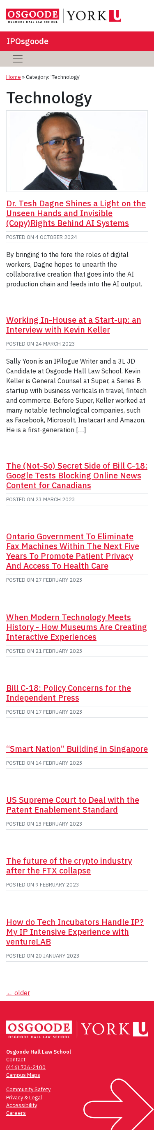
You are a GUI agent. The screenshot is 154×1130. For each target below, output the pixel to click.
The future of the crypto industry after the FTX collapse (69, 865)
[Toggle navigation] (18, 59)
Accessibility (21, 1105)
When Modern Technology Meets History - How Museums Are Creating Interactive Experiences (76, 627)
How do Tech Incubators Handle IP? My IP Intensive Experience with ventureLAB (75, 931)
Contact (15, 1059)
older (18, 993)
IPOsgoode (27, 41)
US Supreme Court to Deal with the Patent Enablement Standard (72, 804)
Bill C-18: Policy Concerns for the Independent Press (68, 692)
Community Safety (28, 1089)
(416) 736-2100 (26, 1067)
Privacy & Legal (24, 1097)
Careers (16, 1113)
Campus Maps (23, 1075)
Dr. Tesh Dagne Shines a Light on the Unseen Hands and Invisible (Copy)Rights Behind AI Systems (76, 213)
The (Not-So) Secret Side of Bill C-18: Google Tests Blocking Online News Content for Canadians (76, 475)
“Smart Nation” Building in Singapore (77, 748)
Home (13, 77)
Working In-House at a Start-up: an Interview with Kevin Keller (73, 324)
